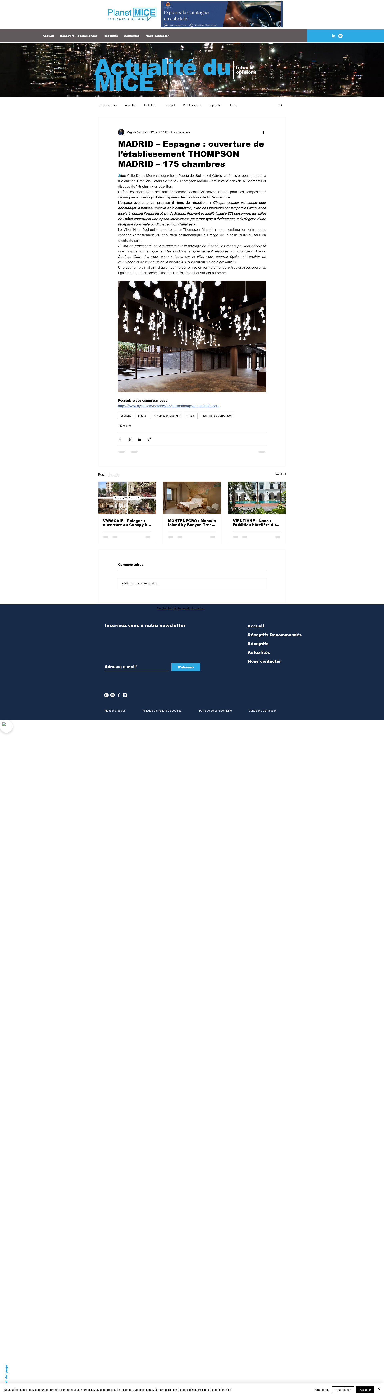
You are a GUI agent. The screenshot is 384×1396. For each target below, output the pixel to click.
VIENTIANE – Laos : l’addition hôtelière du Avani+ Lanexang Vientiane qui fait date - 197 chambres (256, 523)
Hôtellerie (150, 105)
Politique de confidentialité (214, 1390)
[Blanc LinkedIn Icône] (333, 36)
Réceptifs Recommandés (275, 638)
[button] (281, 104)
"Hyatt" (191, 415)
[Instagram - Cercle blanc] (112, 698)
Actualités (259, 655)
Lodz (233, 105)
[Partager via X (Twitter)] (130, 439)
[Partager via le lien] (149, 439)
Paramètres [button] (321, 1390)
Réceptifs (258, 647)
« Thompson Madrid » (166, 415)
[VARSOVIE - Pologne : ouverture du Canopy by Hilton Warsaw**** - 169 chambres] (127, 498)
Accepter (365, 1390)
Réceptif (170, 105)
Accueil (256, 629)
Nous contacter (264, 664)
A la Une (130, 105)
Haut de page (6, 1377)
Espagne (126, 415)
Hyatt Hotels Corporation (217, 415)
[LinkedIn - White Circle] (106, 698)
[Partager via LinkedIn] (139, 439)
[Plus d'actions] (263, 132)
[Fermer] (379, 1389)
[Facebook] (118, 698)
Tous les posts (107, 105)
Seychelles (215, 105)
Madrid (142, 415)
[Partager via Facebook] (120, 439)
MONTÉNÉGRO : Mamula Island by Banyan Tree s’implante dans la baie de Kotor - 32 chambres (192, 523)
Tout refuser (343, 1390)
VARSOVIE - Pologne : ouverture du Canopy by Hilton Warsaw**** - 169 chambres (126, 523)
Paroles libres (192, 105)
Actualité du (162, 67)
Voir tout (280, 474)
